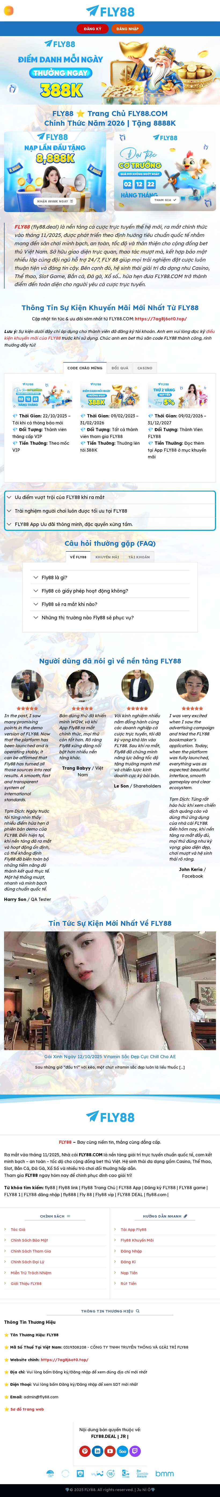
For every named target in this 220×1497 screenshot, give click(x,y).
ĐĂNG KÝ (92, 28)
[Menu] (9, 10)
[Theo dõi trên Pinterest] (85, 1451)
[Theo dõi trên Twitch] (135, 1451)
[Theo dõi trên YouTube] (110, 1451)
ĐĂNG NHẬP (127, 28)
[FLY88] (110, 10)
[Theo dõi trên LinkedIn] (97, 1451)
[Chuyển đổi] (9, 498)
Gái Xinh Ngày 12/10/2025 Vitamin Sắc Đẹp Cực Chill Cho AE (110, 1056)
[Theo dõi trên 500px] (122, 1451)
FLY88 (65, 1142)
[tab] (85, 367)
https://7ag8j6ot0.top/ (161, 318)
